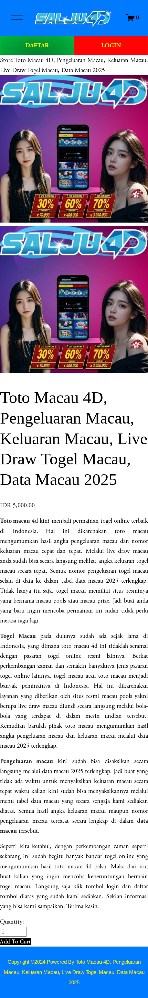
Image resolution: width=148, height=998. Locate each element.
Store (6, 60)
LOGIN (111, 45)
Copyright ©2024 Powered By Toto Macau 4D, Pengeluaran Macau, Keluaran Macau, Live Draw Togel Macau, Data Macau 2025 (74, 972)
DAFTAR (37, 45)
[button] (15, 941)
